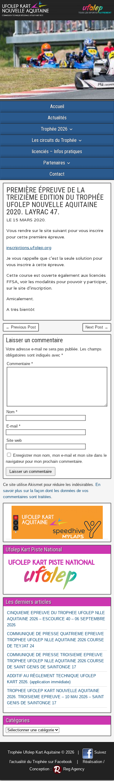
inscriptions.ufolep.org (28, 247)
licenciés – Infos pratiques (57, 151)
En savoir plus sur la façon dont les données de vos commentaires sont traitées (51, 490)
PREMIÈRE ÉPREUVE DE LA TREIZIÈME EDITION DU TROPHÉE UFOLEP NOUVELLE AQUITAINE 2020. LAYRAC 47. (55, 201)
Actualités (57, 118)
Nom (11, 412)
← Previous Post (21, 327)
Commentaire (20, 363)
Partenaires (54, 163)
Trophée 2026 (54, 129)
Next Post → (96, 327)
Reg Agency (74, 769)
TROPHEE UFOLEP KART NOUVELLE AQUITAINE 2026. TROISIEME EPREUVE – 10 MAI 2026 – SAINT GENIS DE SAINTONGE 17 (55, 696)
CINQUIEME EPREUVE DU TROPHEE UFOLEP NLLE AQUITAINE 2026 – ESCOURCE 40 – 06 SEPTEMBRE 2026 (56, 618)
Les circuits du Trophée (54, 140)
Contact (57, 174)
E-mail (13, 426)
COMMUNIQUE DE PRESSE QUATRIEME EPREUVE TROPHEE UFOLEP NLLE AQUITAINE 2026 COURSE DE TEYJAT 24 (55, 639)
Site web (14, 440)
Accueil (57, 106)
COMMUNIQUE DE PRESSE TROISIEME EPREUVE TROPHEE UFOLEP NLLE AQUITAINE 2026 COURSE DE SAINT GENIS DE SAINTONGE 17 (55, 661)
